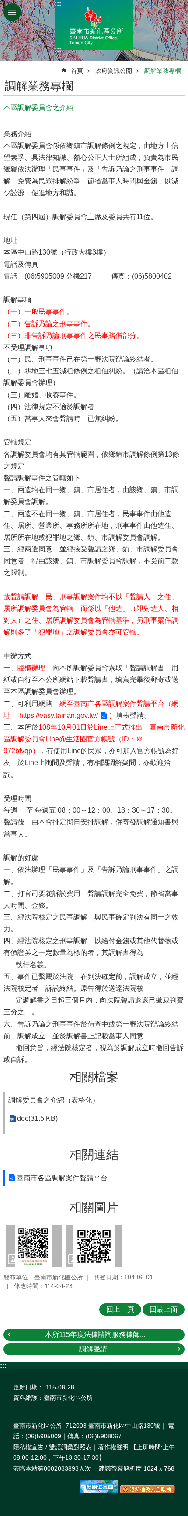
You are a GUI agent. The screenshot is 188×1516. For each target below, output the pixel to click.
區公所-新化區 (94, 25)
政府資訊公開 (113, 70)
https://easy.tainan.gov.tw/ (58, 715)
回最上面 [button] (164, 1309)
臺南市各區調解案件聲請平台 (62, 1178)
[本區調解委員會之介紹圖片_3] (99, 1491)
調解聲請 (93, 1349)
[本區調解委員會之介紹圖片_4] (147, 1491)
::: (58, 3)
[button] (34, 1246)
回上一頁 (120, 1309)
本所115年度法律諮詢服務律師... (95, 1334)
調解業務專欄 (162, 70)
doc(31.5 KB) (37, 1118)
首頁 (77, 70)
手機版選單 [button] (12, 12)
